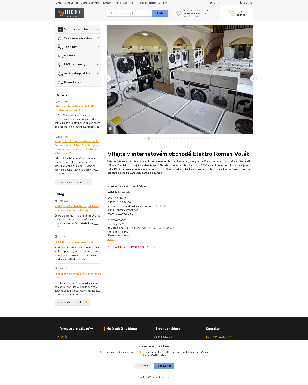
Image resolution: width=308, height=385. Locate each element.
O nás (58, 2)
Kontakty (107, 2)
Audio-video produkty (77, 73)
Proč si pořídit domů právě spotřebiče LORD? (78, 275)
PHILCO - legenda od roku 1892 (74, 242)
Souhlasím (164, 366)
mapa (110, 239)
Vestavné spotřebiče (76, 29)
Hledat (160, 13)
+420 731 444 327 (194, 13)
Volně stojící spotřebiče (78, 38)
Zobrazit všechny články (70, 302)
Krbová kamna (72, 82)
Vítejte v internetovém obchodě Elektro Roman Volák (74, 108)
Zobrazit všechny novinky (71, 182)
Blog (161, 2)
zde (168, 377)
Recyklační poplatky (146, 2)
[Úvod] (79, 13)
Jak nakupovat (71, 2)
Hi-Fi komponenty (74, 64)
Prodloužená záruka (124, 2)
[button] (107, 78)
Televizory (70, 46)
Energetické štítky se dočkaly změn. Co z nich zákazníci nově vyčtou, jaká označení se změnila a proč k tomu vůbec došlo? (77, 147)
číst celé (59, 173)
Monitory (69, 55)
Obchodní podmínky (90, 2)
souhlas (139, 352)
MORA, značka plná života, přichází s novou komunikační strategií (77, 208)
